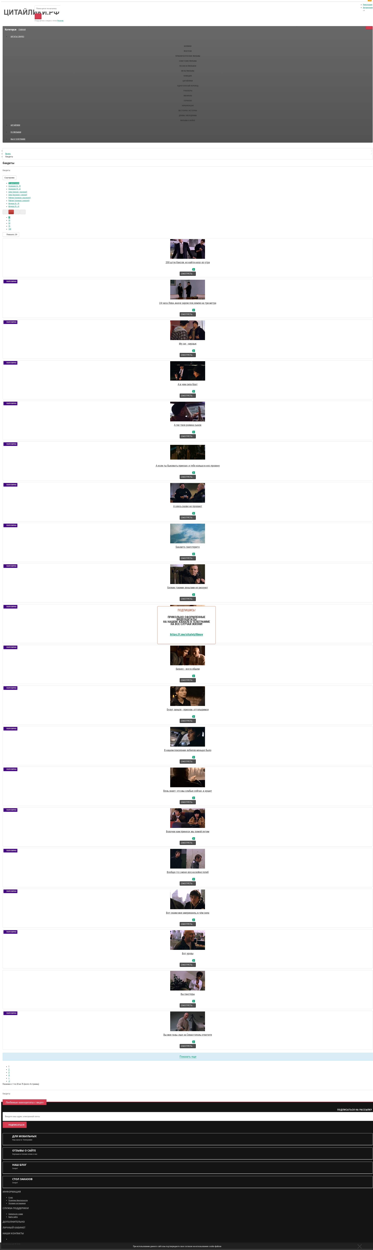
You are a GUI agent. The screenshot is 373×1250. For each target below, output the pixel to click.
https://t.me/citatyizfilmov (186, 634)
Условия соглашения (17, 1203)
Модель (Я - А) (13, 206)
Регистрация (367, 5)
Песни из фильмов (187, 66)
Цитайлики (188, 81)
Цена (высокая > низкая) (17, 195)
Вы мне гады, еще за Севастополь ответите (187, 1034)
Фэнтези (188, 51)
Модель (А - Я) (13, 204)
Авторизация (368, 8)
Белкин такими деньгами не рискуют (187, 587)
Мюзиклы (188, 96)
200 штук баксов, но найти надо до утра (188, 262)
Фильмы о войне (187, 120)
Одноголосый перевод (187, 86)
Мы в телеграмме (19, 138)
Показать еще (188, 1056)
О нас (10, 1197)
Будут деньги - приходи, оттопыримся (188, 709)
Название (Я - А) (14, 189)
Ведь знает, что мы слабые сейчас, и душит (187, 790)
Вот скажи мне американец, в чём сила (187, 912)
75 (9, 226)
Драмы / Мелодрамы (188, 116)
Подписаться (16, 1125)
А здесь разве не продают (187, 506)
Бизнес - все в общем (188, 668)
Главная (22, 30)
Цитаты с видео (17, 37)
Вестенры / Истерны (187, 111)
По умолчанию (13, 183)
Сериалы (188, 101)
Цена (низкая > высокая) (17, 192)
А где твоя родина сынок (187, 424)
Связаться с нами (15, 1214)
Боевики (187, 46)
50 (9, 223)
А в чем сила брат (188, 384)
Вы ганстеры (188, 994)
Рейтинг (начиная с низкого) (18, 201)
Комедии (188, 76)
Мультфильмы (187, 71)
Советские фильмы (188, 61)
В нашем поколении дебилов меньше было (187, 750)
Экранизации (188, 106)
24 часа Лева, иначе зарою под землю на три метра (187, 303)
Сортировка (9, 178)
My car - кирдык (187, 343)
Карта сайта (13, 1217)
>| (9, 1081)
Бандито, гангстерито (188, 546)
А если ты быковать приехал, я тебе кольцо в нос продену (188, 465)
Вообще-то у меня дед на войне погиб (188, 872)
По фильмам (16, 132)
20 (9, 217)
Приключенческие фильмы (187, 56)
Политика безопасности (18, 1200)
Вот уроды (187, 953)
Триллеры (187, 91)
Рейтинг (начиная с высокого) (19, 198)
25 (9, 220)
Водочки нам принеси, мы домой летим (187, 831)
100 (9, 229)
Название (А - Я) (14, 186)
